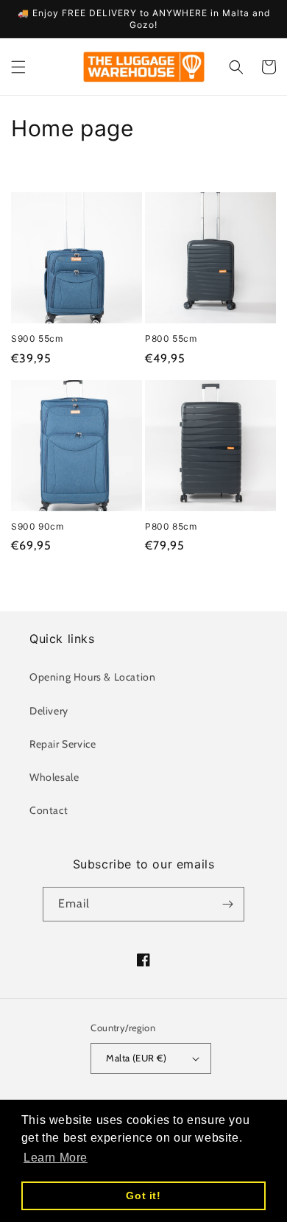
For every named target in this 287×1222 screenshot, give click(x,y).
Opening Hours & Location (92, 677)
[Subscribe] (227, 904)
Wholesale (54, 777)
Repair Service (62, 744)
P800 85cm (170, 526)
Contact (48, 810)
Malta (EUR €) (136, 1058)
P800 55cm (170, 338)
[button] (18, 67)
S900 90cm (37, 526)
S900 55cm (37, 338)
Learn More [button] (56, 1157)
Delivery (48, 710)
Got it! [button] (143, 1195)
